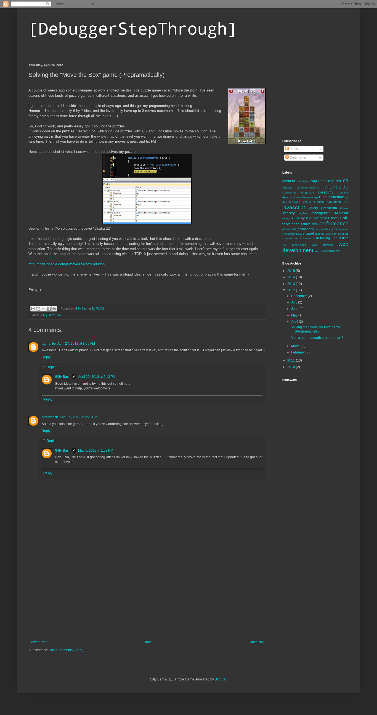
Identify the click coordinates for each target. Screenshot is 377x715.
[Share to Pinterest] (54, 308)
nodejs (336, 218)
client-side (337, 187)
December (299, 296)
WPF (339, 251)
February (298, 352)
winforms (329, 251)
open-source (301, 224)
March (296, 346)
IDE (346, 201)
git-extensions (291, 201)
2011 (291, 360)
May (294, 315)
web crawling (322, 244)
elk (303, 197)
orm (315, 224)
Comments (297, 157)
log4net (303, 213)
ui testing (323, 238)
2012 (291, 290)
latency (288, 213)
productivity (322, 229)
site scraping (340, 233)
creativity (325, 192)
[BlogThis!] (38, 308)
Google (319, 201)
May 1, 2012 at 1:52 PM (95, 450)
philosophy (306, 229)
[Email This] (33, 308)
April (295, 322)
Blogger (220, 679)
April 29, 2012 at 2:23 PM (78, 417)
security (319, 233)
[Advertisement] (147, 598)
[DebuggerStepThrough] (132, 28)
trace (311, 238)
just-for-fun (53, 315)
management (321, 213)
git (347, 197)
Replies (52, 367)
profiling (336, 229)
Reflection (288, 233)
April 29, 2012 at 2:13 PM (97, 377)
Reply (46, 357)
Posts (293, 149)
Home (148, 642)
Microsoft (342, 213)
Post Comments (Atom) (66, 650)
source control (291, 238)
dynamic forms (291, 197)
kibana (344, 208)
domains (343, 192)
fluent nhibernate (332, 197)
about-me (289, 181)
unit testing (340, 238)
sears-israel (305, 233)
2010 (291, 367)
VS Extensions (294, 244)
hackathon (334, 201)
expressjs (312, 197)
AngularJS (318, 181)
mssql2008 (303, 218)
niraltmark (50, 417)
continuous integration (298, 192)
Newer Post (38, 642)
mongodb (288, 218)
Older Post (256, 642)
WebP (318, 251)
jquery (313, 208)
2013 (291, 284)
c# (42, 315)
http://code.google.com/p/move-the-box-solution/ (67, 264)
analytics (303, 181)
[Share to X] (43, 308)
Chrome (287, 187)
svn (304, 238)
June (295, 309)
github (307, 201)
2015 (291, 271)
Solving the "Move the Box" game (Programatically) (315, 329)
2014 (291, 277)
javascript (293, 207)
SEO (328, 233)
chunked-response (308, 187)
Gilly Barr (62, 377)
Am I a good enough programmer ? (317, 338)
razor (345, 229)
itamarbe (49, 343)
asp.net (334, 181)
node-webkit (321, 218)
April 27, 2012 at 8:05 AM (76, 343)
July (294, 302)
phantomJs (289, 229)
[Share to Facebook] (49, 308)
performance (333, 223)
